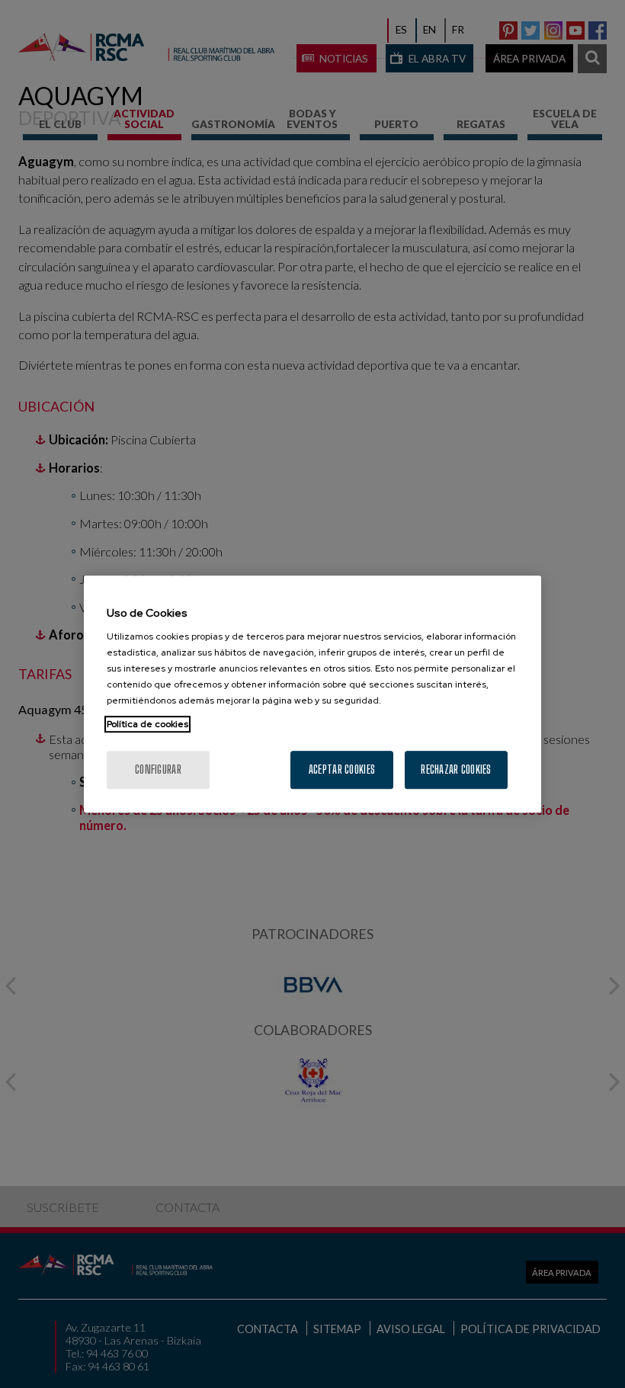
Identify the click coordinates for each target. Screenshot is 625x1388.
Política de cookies (147, 724)
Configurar (158, 769)
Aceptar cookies (342, 769)
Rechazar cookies (456, 769)
